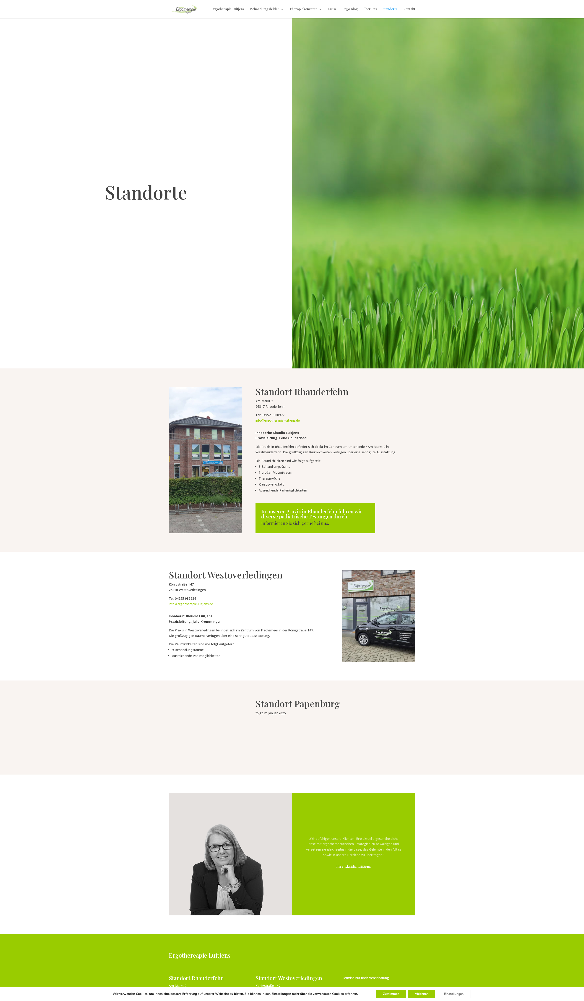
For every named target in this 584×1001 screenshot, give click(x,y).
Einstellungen (281, 994)
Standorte (390, 9)
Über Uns (370, 9)
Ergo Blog (350, 9)
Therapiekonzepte (303, 9)
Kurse (332, 9)
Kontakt (409, 9)
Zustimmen (391, 994)
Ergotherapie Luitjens (227, 9)
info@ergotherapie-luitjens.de (278, 420)
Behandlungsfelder (264, 9)
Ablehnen (421, 994)
